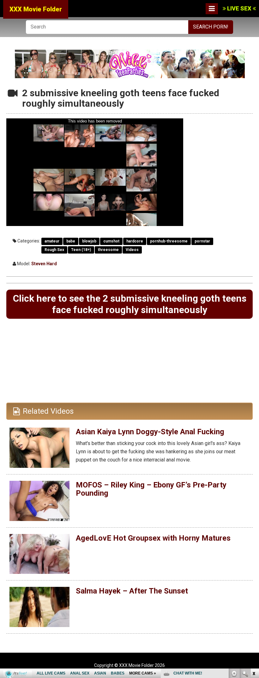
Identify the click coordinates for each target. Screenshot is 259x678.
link (253, 579)
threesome (108, 250)
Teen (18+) (81, 250)
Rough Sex (54, 250)
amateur (52, 241)
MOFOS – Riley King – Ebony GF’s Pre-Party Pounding (151, 489)
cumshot (111, 241)
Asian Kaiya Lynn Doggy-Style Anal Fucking (150, 431)
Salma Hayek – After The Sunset (132, 591)
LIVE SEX (239, 8)
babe (70, 241)
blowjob (89, 241)
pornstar (202, 241)
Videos (132, 250)
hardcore (134, 241)
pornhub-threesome (169, 241)
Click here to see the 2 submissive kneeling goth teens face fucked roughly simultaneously (129, 304)
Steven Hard (44, 263)
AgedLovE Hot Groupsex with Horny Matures (153, 538)
